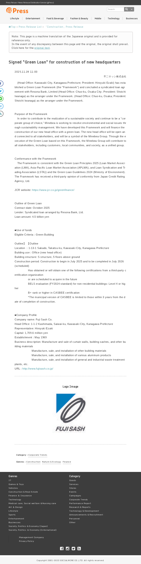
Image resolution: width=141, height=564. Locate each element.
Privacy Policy (26, 541)
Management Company (31, 537)
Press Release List (30, 27)
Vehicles (13, 488)
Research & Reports (80, 507)
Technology (114, 18)
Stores (72, 488)
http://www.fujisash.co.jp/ (37, 368)
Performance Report (80, 503)
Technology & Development (84, 510)
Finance (67, 461)
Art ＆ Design (16, 507)
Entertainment (33, 18)
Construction (33, 461)
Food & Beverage (55, 18)
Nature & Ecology (51, 461)
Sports (12, 514)
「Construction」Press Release (64, 27)
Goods (72, 480)
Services (74, 484)
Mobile (98, 18)
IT (10, 480)
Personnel (74, 518)
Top (13, 27)
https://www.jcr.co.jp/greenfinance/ (53, 189)
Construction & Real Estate (23, 491)
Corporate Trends (37, 454)
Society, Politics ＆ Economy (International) (33, 530)
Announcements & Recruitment (86, 514)
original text (42, 48)
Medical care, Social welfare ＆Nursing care (32, 503)
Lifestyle (14, 18)
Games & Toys (16, 484)
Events (73, 491)
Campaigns (75, 495)
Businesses (132, 18)
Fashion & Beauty (79, 18)
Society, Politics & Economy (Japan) (28, 526)
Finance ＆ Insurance (20, 495)
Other (72, 522)
